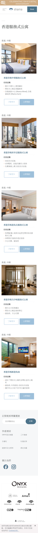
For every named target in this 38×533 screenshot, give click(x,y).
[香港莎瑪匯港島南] (19, 352)
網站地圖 (24, 448)
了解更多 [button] (11, 102)
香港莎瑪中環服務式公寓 (15, 78)
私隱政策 (24, 441)
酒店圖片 (31, 71)
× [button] (35, 525)
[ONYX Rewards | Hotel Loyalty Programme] (19, 483)
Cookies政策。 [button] (14, 531)
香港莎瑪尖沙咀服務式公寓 (16, 299)
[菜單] (4, 9)
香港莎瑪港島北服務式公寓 (16, 225)
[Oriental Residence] (13, 495)
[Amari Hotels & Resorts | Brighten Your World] (26, 495)
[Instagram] (13, 467)
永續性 (4, 441)
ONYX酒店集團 (7, 435)
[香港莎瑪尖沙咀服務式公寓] (19, 280)
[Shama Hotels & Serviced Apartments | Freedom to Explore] (19, 502)
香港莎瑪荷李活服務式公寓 (16, 152)
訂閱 (30, 421)
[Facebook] (6, 467)
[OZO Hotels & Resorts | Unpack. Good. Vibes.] (10, 509)
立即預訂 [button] (26, 102)
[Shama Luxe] (7, 502)
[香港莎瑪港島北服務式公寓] (19, 205)
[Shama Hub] (30, 502)
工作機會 (24, 435)
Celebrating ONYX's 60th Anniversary (22, 2)
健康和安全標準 (7, 448)
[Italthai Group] (20, 522)
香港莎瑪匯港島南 (12, 372)
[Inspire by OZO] (24, 509)
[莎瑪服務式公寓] (15, 9)
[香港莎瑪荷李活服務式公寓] (19, 133)
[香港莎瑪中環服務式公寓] (19, 58)
